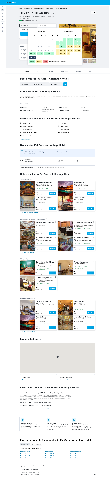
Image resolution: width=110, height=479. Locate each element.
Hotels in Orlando (49, 453)
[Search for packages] (2, 16)
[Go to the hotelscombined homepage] (11, 2)
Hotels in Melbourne (75, 451)
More (21, 99)
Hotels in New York (25, 456)
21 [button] (49, 50)
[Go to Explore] (2, 19)
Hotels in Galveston (25, 458)
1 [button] (52, 39)
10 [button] (34, 46)
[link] (29, 212)
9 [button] (68, 43)
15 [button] (52, 46)
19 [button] (41, 50)
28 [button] (49, 54)
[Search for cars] (2, 13)
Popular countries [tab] (36, 444)
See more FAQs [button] (46, 409)
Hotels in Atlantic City (50, 456)
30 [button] (31, 57)
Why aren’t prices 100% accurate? (30, 475)
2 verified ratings (32, 20)
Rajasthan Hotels (37, 8)
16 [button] (31, 50)
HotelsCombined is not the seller (29, 469)
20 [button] (45, 50)
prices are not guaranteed (53, 465)
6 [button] (45, 43)
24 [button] (34, 54)
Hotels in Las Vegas (25, 451)
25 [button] (38, 54)
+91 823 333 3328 (24, 18)
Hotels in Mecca (49, 451)
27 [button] (45, 54)
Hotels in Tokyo (49, 458)
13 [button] (45, 46)
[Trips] (2, 23)
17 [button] (34, 50)
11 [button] (38, 46)
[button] (2, 2)
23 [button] (31, 54)
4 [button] (38, 43)
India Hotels (26, 8)
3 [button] (34, 43)
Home (20, 8)
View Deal (52, 193)
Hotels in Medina (74, 453)
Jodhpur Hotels (49, 8)
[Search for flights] (2, 6)
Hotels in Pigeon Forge (26, 453)
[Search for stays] (2, 10)
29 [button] (52, 54)
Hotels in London (74, 456)
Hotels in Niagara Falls (76, 458)
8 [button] (52, 43)
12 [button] (41, 46)
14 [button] (49, 46)
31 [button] (34, 57)
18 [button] (38, 50)
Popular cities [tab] (24, 444)
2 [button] (68, 39)
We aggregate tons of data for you (30, 472)
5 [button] (41, 43)
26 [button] (41, 54)
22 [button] (52, 50)
